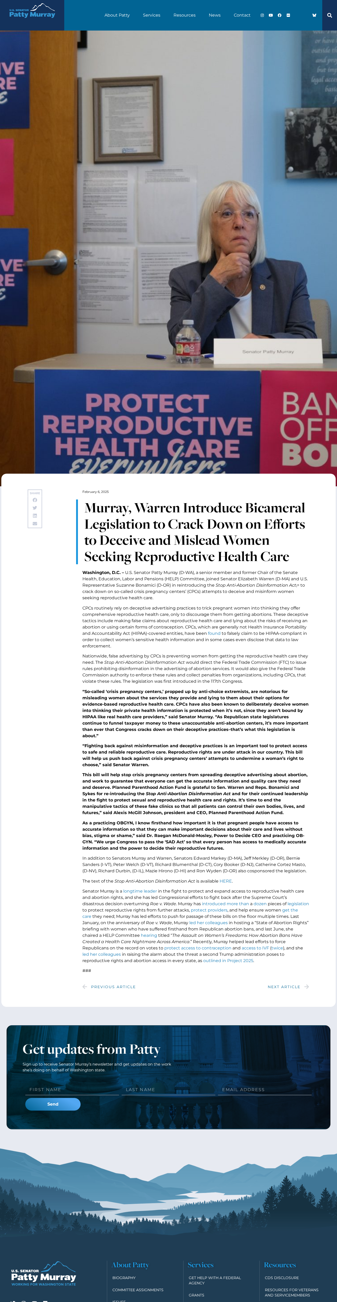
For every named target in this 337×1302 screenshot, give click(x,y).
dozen (260, 903)
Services (151, 15)
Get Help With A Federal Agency (215, 1280)
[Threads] (305, 15)
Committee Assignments (137, 1290)
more (232, 903)
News (215, 15)
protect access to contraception (197, 947)
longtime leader (140, 891)
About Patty (117, 15)
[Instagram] (262, 15)
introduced (214, 903)
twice (277, 947)
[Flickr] (288, 15)
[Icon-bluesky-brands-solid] (314, 15)
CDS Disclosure (282, 1277)
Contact (242, 15)
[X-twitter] (297, 15)
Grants (196, 1295)
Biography (124, 1277)
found (214, 633)
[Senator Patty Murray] (32, 21)
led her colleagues (208, 922)
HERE (226, 881)
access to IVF (255, 947)
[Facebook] (279, 15)
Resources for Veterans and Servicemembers (292, 1293)
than (244, 903)
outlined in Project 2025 (228, 960)
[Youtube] (271, 15)
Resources (185, 15)
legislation (298, 903)
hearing (149, 935)
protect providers (209, 910)
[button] (329, 15)
